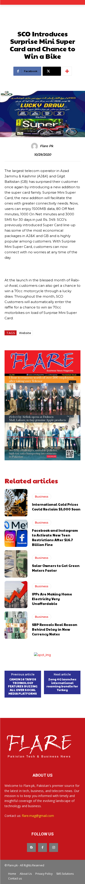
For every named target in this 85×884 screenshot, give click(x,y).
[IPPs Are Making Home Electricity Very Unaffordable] (16, 594)
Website (25, 333)
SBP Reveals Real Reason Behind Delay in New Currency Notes (54, 629)
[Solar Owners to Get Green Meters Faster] (16, 564)
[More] (67, 71)
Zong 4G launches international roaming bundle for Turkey (62, 685)
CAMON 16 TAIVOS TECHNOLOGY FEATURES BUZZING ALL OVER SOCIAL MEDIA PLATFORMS (22, 686)
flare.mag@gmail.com (38, 815)
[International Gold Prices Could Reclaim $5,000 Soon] (16, 502)
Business (41, 496)
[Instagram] (53, 847)
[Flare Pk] (35, 146)
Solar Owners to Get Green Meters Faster (56, 568)
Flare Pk (46, 146)
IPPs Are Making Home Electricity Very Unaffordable (52, 599)
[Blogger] (31, 847)
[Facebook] (42, 847)
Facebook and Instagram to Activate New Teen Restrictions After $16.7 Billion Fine (55, 537)
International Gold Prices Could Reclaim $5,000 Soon (56, 506)
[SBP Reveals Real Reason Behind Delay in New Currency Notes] (16, 625)
